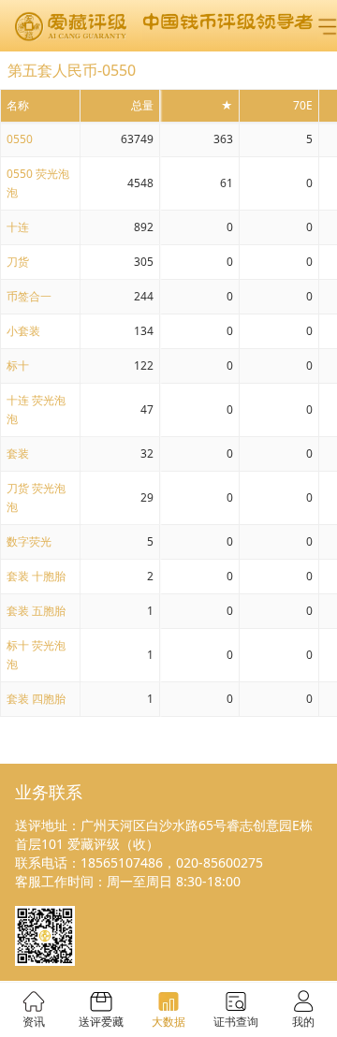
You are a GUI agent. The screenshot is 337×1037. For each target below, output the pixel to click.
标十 (18, 365)
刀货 (18, 262)
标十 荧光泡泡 (36, 654)
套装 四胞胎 (36, 699)
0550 (20, 139)
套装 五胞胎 (36, 611)
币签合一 (29, 296)
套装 (18, 453)
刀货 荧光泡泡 (36, 497)
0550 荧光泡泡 (38, 183)
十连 (18, 227)
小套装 (23, 331)
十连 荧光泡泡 (36, 409)
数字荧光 (29, 541)
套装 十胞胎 (36, 576)
